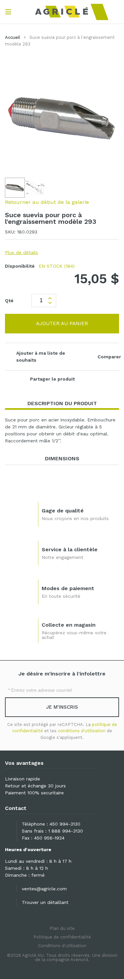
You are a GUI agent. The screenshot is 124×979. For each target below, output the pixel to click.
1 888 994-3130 (65, 831)
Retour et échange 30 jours (35, 785)
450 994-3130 (65, 824)
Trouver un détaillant (45, 902)
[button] (35, 187)
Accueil (12, 37)
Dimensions (62, 458)
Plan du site (62, 928)
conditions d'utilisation (81, 730)
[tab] (62, 404)
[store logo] (62, 11)
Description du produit (62, 403)
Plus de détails (21, 252)
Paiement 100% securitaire (34, 792)
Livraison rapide (22, 778)
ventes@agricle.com (44, 888)
